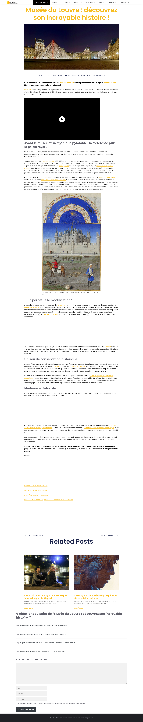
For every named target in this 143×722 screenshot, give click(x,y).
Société (76, 3)
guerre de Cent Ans (31, 307)
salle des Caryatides (50, 314)
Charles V (44, 177)
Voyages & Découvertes (96, 75)
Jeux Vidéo (89, 3)
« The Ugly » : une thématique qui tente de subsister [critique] (95, 597)
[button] (133, 2)
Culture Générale (40, 3)
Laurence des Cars (66, 83)
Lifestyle (123, 3)
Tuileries (108, 347)
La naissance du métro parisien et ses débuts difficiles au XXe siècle (43, 626)
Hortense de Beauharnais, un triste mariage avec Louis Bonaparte (43, 634)
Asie (100, 3)
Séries (66, 3)
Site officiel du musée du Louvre (36, 495)
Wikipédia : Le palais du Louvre (35, 490)
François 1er (61, 305)
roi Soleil (56, 366)
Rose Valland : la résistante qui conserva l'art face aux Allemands (42, 651)
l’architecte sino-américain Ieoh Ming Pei (99, 428)
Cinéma (54, 3)
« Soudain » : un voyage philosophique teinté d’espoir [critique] (45, 597)
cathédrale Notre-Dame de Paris (53, 180)
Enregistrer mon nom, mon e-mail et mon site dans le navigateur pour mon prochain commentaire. (51, 703)
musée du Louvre (110, 83)
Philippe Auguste (48, 161)
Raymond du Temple (107, 177)
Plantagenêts (64, 166)
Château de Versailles (77, 366)
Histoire (83, 75)
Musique (111, 3)
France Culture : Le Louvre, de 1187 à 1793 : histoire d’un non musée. (48, 500)
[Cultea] (12, 2)
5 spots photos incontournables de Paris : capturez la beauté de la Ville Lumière (47, 643)
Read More (28, 608)
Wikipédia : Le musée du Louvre (35, 486)
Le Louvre (27, 90)
